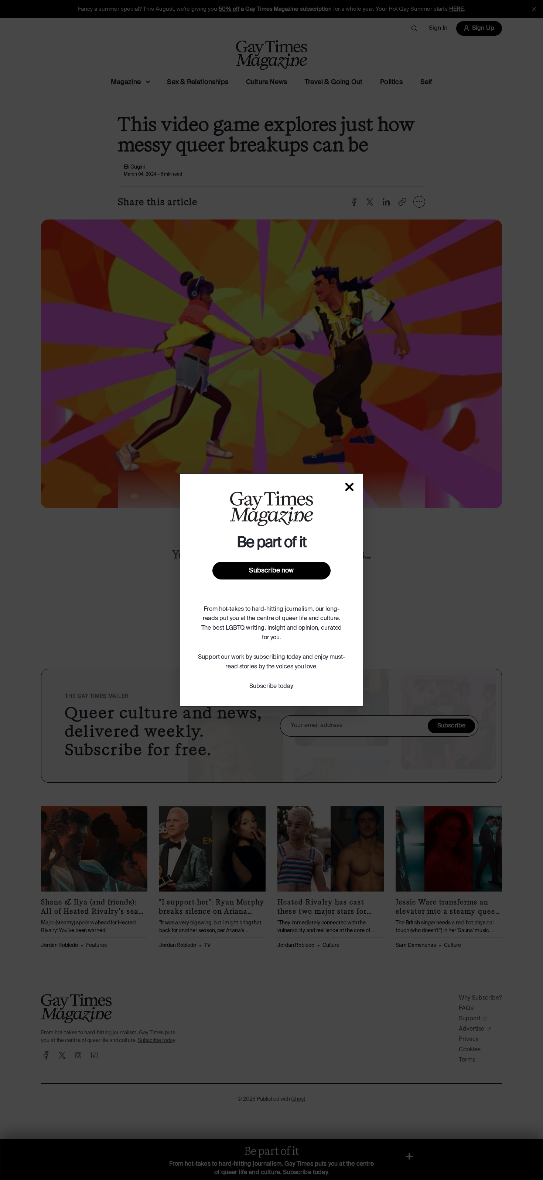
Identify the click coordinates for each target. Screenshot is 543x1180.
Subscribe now (271, 570)
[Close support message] (349, 487)
